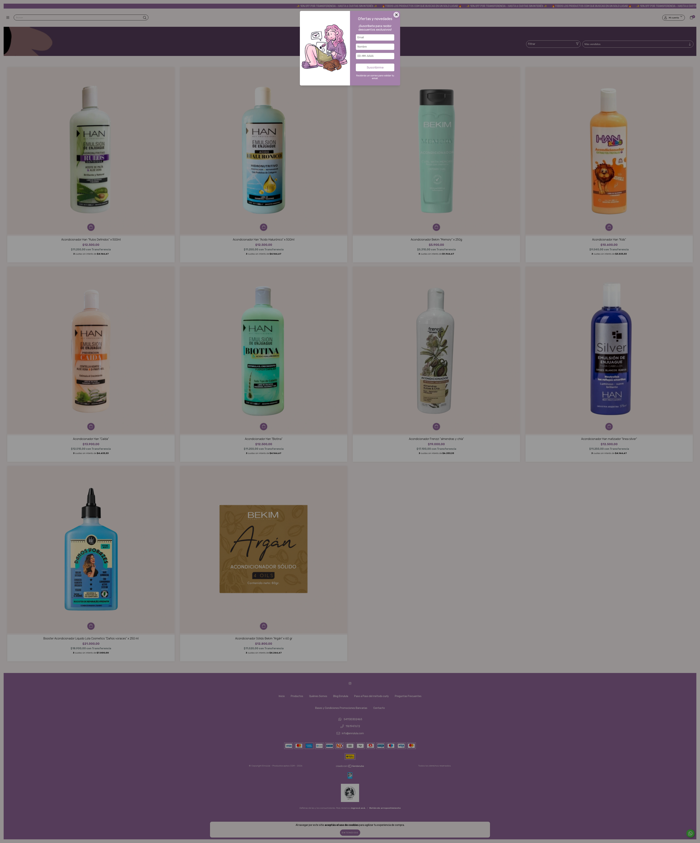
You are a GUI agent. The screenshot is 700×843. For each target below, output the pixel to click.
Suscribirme (375, 67)
